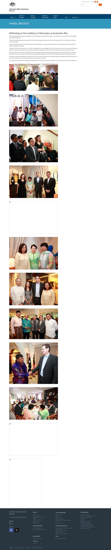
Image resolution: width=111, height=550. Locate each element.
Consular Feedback (59, 523)
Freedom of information (38, 547)
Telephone (11, 521)
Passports (57, 516)
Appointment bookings (60, 519)
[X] (16, 530)
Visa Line (11, 523)
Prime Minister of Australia (86, 521)
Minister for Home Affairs (85, 528)
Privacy (16, 547)
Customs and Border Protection (39, 529)
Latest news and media (37, 538)
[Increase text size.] (97, 1)
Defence (34, 518)
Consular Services (59, 514)
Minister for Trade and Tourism (86, 524)
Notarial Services (59, 517)
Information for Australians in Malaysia (63, 520)
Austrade (82, 520)
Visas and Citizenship (37, 528)
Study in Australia (59, 532)
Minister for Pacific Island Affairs (87, 525)
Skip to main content (85, 1)
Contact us (35, 543)
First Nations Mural (36, 515)
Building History (36, 522)
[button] (34, 512)
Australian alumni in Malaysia (61, 533)
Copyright (11, 547)
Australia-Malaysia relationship (39, 517)
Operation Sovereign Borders (61, 538)
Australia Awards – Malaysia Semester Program (65, 528)
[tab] (44, 512)
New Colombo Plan (59, 529)
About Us (34, 514)
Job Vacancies (35, 521)
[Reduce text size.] (95, 1)
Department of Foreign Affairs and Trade (88, 515)
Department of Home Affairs (86, 517)
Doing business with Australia (61, 530)
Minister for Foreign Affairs (86, 522)
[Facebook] (11, 530)
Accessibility (28, 547)
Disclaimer (22, 547)
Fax (10, 522)
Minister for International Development (88, 526)
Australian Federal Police (37, 520)
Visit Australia (83, 518)
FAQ (56, 521)
